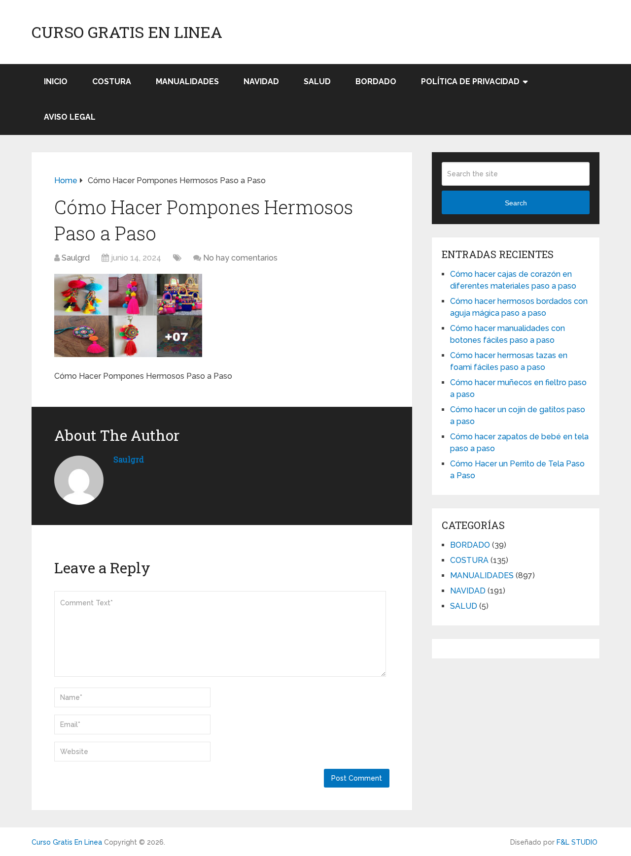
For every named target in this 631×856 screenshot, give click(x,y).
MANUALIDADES (187, 81)
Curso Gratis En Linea (127, 32)
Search (516, 203)
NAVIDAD (261, 81)
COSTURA (111, 81)
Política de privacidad (470, 81)
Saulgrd (76, 258)
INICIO (56, 81)
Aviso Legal (70, 117)
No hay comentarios (240, 258)
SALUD (317, 81)
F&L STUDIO (577, 842)
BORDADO (375, 81)
